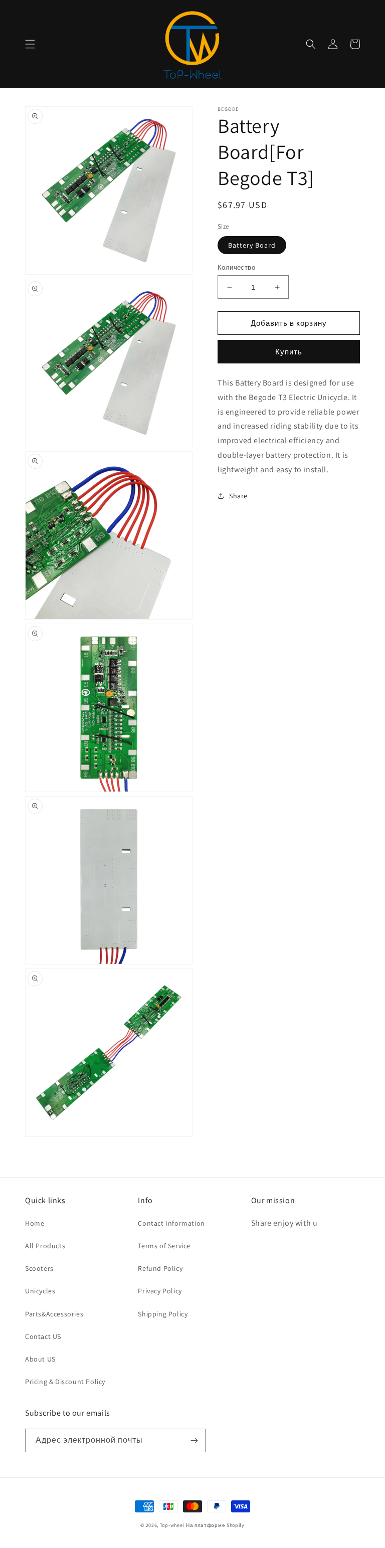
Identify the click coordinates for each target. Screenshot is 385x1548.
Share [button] (238, 495)
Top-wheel (172, 1525)
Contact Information (171, 1223)
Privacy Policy (159, 1290)
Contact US (43, 1336)
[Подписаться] (194, 1440)
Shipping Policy (162, 1313)
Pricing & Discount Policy (65, 1381)
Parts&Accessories (54, 1313)
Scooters (39, 1268)
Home (34, 1223)
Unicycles (40, 1290)
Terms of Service (164, 1245)
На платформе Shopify (215, 1525)
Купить (288, 351)
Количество (236, 267)
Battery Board (252, 245)
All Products (45, 1245)
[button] (30, 44)
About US (40, 1359)
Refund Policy (160, 1268)
